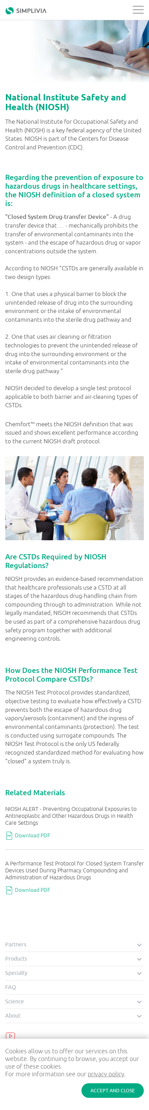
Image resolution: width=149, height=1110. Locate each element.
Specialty (16, 973)
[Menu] (136, 10)
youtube (10, 1035)
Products (16, 958)
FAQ (10, 987)
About (12, 1015)
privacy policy (106, 1074)
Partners (15, 944)
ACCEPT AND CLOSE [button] (112, 1091)
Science (14, 1001)
